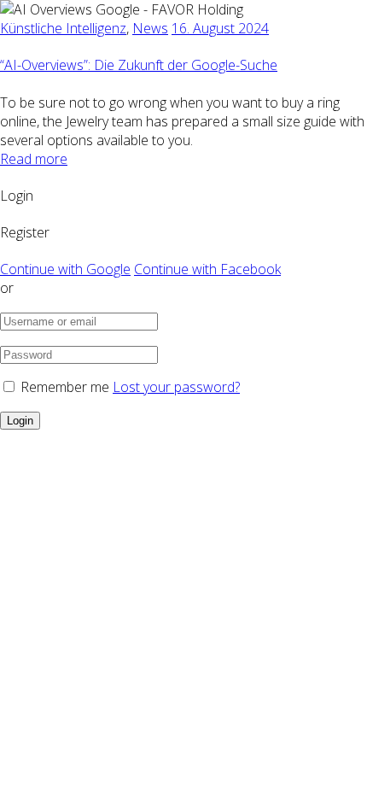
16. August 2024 (220, 28)
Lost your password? (176, 387)
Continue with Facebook (207, 269)
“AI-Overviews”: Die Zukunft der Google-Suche (138, 65)
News (150, 28)
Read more (33, 158)
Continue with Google (65, 269)
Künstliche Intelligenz (63, 28)
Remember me (65, 387)
